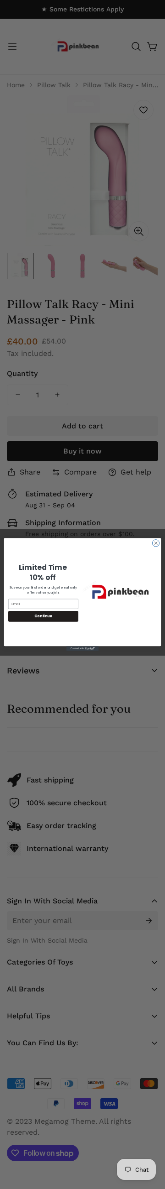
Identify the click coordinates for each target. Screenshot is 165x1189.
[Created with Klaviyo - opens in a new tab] (82, 648)
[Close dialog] (155, 543)
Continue (43, 616)
